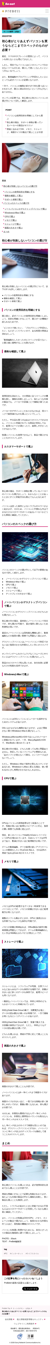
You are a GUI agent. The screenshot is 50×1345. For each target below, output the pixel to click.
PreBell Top (6, 1308)
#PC (5, 1253)
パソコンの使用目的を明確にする (20, 191)
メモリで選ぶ (11, 220)
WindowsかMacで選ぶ (15, 212)
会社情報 (8, 1319)
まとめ (6, 231)
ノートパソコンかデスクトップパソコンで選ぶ (26, 208)
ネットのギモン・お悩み (21, 1308)
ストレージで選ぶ (13, 224)
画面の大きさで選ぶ (14, 227)
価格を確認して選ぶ (14, 195)
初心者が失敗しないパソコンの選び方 (20, 186)
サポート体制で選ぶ (14, 199)
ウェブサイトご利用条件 (24, 1323)
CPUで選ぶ (10, 216)
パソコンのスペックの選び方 (16, 203)
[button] (47, 11)
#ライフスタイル (32, 1253)
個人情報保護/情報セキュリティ (30, 1319)
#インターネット (16, 1253)
